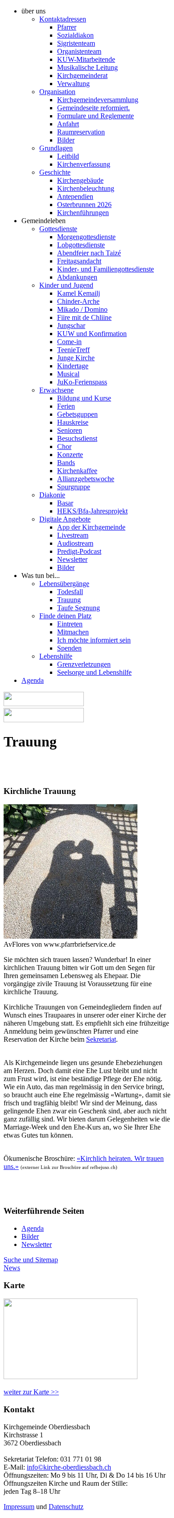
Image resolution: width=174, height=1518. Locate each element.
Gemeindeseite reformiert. (93, 108)
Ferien (66, 406)
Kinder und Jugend (66, 285)
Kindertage (72, 366)
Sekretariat (101, 1039)
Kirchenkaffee (77, 470)
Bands (66, 462)
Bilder (66, 140)
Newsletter (72, 559)
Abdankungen (77, 277)
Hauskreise (72, 422)
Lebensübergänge (64, 583)
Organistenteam (79, 51)
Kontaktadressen (62, 19)
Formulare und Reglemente (95, 116)
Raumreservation (81, 132)
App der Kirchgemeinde (91, 527)
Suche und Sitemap (31, 1260)
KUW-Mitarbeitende (86, 59)
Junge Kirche (76, 358)
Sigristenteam (76, 43)
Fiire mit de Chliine (84, 317)
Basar (65, 503)
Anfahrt (68, 124)
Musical (68, 374)
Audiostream (75, 543)
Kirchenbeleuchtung (85, 188)
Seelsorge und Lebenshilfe (94, 672)
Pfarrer (66, 27)
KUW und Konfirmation (92, 333)
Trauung (69, 600)
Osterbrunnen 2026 (84, 204)
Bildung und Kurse (84, 398)
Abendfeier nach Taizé (89, 253)
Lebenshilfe (55, 656)
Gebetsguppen (77, 414)
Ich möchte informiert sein (94, 640)
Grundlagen (56, 148)
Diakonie (52, 495)
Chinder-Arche (78, 301)
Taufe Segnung (78, 608)
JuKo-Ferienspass (82, 382)
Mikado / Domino (82, 309)
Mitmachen (73, 632)
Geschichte (54, 172)
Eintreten (70, 624)
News (12, 1268)
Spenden (69, 648)
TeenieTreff (73, 350)
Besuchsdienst (77, 438)
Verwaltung (73, 83)
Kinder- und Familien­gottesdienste (105, 269)
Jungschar (71, 325)
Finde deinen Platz (65, 616)
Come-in (69, 341)
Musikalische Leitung (87, 67)
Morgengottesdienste (86, 237)
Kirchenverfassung (83, 164)
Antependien (75, 196)
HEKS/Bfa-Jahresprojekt (92, 511)
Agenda (32, 680)
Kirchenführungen (83, 212)
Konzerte (70, 454)
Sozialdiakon (75, 35)
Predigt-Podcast (79, 551)
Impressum (19, 1506)
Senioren (69, 430)
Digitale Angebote (65, 519)
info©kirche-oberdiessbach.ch (69, 1467)
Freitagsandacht (79, 261)
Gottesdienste (58, 229)
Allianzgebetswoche (85, 479)
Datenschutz (66, 1506)
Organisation (57, 91)
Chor (64, 446)
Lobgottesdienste (81, 245)
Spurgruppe (73, 487)
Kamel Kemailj (78, 293)
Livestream (72, 535)
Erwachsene (56, 390)
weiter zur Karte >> (31, 1392)
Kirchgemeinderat (82, 75)
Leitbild (68, 156)
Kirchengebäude (80, 180)
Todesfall (70, 591)
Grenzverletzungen (84, 664)
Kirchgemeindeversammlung (97, 100)
